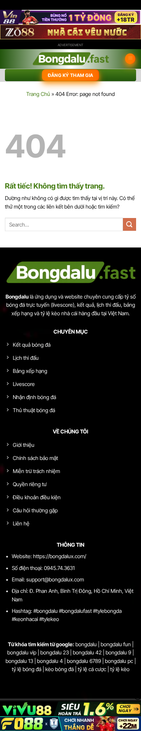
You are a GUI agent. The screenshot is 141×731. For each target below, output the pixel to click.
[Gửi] (129, 224)
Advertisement (70, 45)
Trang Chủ (38, 94)
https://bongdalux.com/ (59, 556)
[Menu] (130, 58)
